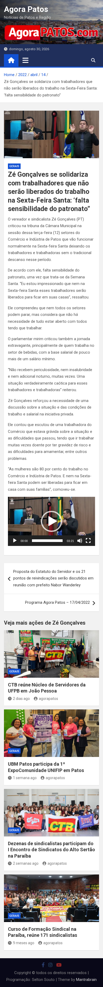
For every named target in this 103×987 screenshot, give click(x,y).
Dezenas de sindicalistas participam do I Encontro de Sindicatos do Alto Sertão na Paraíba (51, 850)
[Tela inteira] (88, 540)
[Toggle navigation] (25, 60)
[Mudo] (79, 540)
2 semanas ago (26, 863)
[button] (51, 521)
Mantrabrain (86, 979)
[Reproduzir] (14, 540)
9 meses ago (23, 943)
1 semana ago (25, 778)
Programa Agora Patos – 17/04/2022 (57, 602)
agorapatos (48, 698)
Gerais (14, 166)
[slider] (47, 540)
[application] (51, 521)
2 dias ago (21, 698)
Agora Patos (26, 9)
